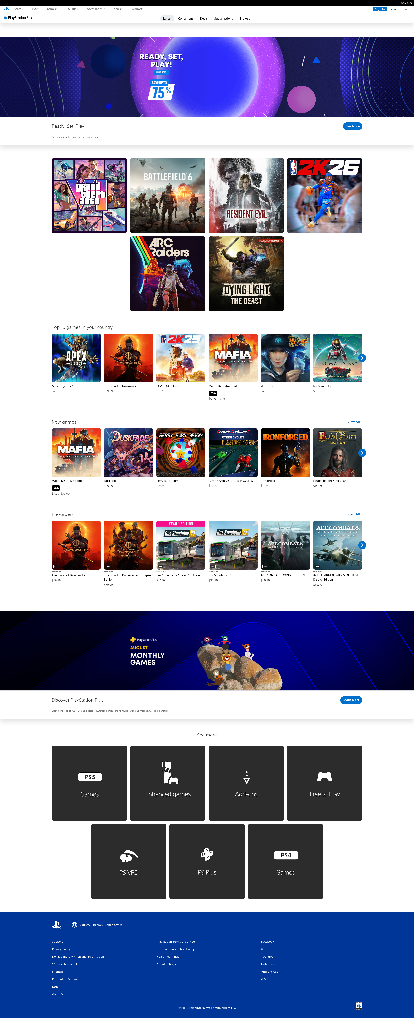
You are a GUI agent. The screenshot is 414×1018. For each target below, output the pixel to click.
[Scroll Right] (362, 358)
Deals (204, 18)
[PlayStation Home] (6, 9)
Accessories (94, 8)
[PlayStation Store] (20, 17)
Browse (245, 18)
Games (51, 8)
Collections (185, 18)
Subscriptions (223, 18)
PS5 (34, 8)
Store (17, 8)
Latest (167, 18)
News (117, 8)
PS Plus (71, 8)
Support (136, 8)
